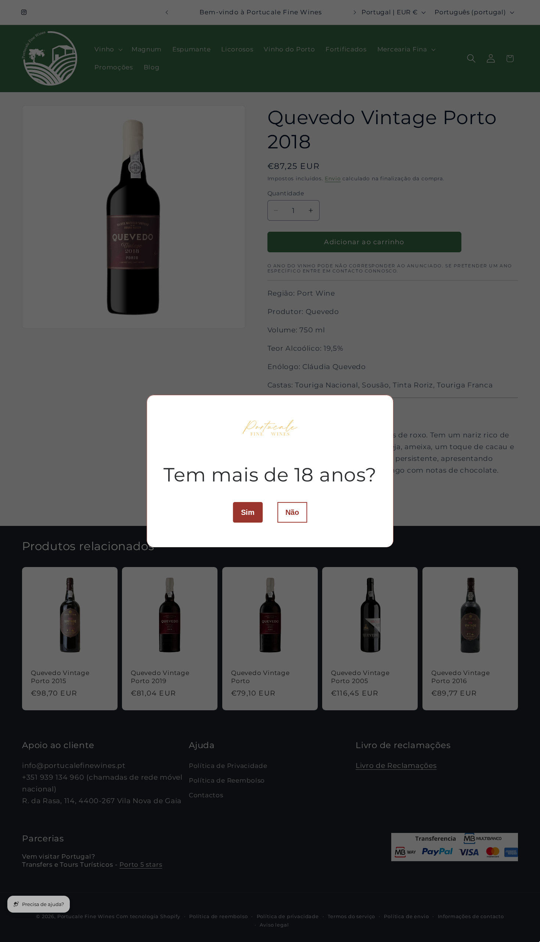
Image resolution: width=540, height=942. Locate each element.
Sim (248, 512)
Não (292, 512)
